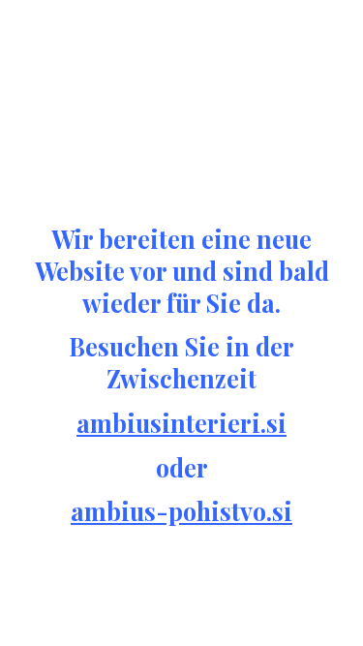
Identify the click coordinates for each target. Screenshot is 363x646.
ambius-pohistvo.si (181, 511)
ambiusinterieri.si (181, 423)
